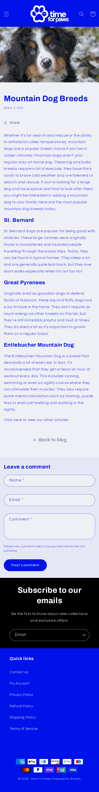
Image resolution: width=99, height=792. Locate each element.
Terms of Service (24, 729)
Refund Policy (21, 706)
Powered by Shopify (66, 779)
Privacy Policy (21, 695)
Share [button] (15, 123)
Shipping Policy (23, 717)
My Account (20, 683)
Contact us (19, 672)
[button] (6, 14)
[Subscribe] (83, 635)
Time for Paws (41, 779)
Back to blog (53, 440)
